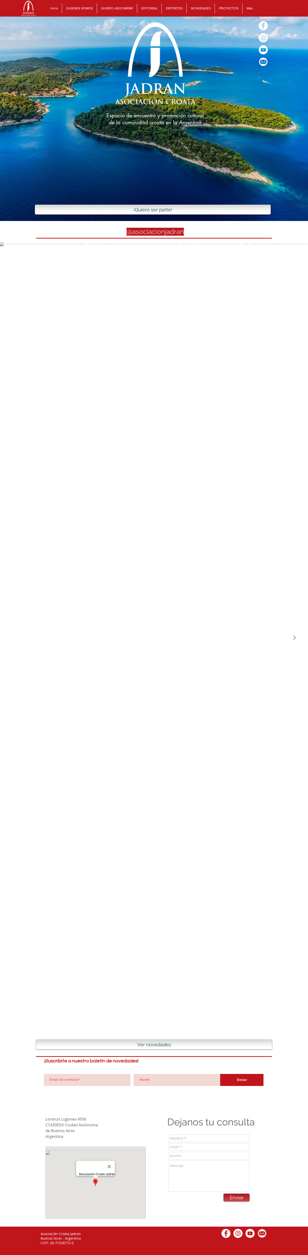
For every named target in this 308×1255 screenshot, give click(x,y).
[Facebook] (263, 25)
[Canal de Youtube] (263, 49)
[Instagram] (263, 37)
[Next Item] (294, 638)
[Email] (263, 61)
